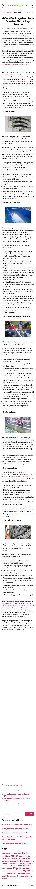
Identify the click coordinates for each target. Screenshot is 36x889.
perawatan (4, 868)
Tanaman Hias (23, 873)
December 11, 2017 (28, 28)
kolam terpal (18, 785)
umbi (30, 876)
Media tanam (14, 865)
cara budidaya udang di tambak (17, 81)
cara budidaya (12, 858)
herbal (32, 861)
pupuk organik (26, 868)
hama (20, 861)
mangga (3, 865)
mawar (8, 865)
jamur (30, 863)
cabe (28, 856)
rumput (20, 871)
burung (22, 856)
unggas (4, 878)
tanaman (11, 873)
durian (14, 861)
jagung (26, 863)
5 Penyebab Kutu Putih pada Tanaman (16, 829)
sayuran (26, 871)
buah (24, 853)
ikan (5, 785)
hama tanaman (27, 861)
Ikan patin (10, 785)
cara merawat (5, 861)
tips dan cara (13, 876)
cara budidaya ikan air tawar (21, 476)
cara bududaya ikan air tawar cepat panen (20, 544)
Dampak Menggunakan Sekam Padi (14, 843)
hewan (5, 863)
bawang (9, 853)
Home (4, 12)
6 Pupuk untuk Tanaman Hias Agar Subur (17, 825)
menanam (21, 866)
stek (32, 871)
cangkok (4, 858)
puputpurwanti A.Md (12, 28)
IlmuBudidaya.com (13, 885)
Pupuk (17, 868)
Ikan (11, 12)
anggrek (3, 853)
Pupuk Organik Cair (6, 871)
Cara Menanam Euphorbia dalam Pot (15, 833)
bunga (15, 855)
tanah (3, 874)
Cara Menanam (23, 858)
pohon (9, 868)
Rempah (14, 871)
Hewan (7, 12)
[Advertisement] (18, 707)
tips (8, 876)
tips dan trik (22, 876)
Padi (27, 866)
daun (11, 861)
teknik (4, 876)
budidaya (6, 856)
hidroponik (14, 863)
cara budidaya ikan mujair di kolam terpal (15, 64)
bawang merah (17, 853)
